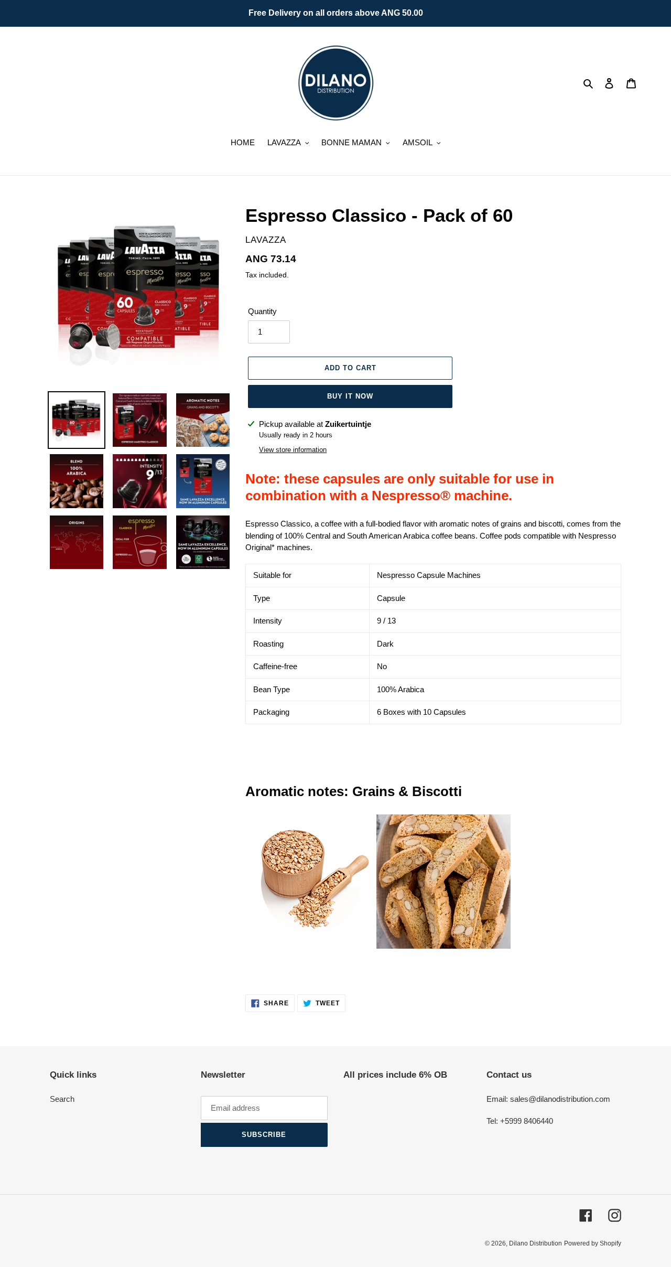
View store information (293, 450)
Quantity (262, 311)
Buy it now (350, 396)
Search (62, 1098)
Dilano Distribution (535, 1243)
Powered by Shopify (592, 1243)
